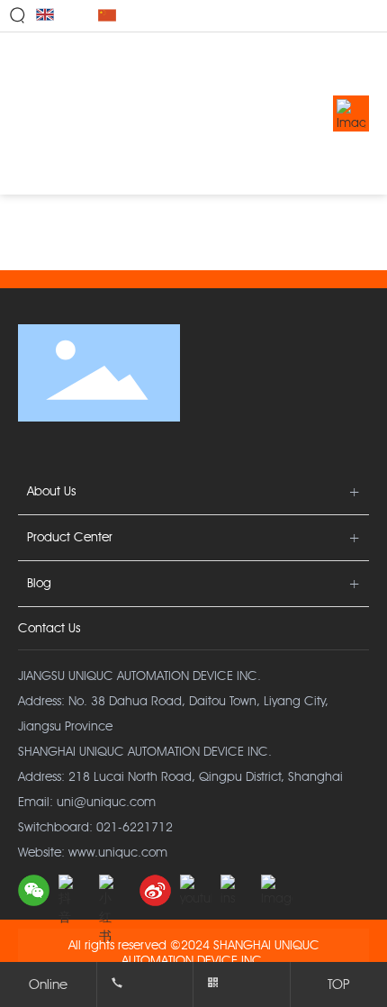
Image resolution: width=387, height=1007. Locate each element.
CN (128, 15)
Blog (39, 583)
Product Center (69, 537)
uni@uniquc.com (106, 802)
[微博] (155, 890)
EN (64, 15)
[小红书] (114, 890)
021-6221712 (134, 827)
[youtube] (196, 890)
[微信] (34, 890)
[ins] (236, 890)
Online (48, 984)
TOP (339, 984)
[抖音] (74, 890)
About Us (51, 491)
